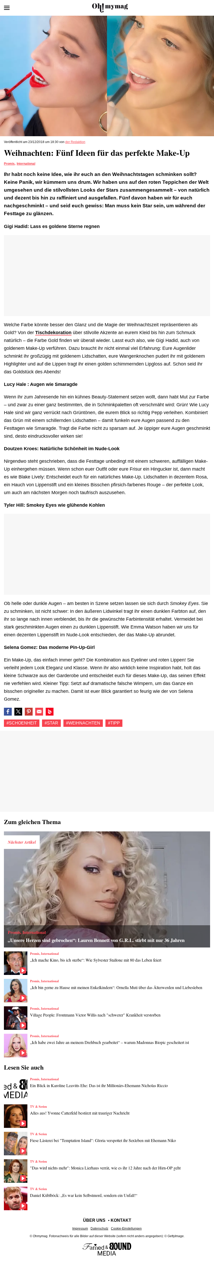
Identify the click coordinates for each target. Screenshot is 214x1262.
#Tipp (114, 723)
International (26, 163)
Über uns (94, 1220)
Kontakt (121, 1220)
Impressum (80, 1228)
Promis (9, 163)
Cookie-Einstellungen (126, 1228)
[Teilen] (29, 712)
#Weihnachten (83, 723)
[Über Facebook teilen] (8, 712)
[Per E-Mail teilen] (39, 712)
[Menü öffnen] (7, 8)
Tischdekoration (53, 332)
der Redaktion (75, 142)
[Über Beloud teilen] (50, 712)
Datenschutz (99, 1228)
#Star (51, 723)
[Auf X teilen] (18, 712)
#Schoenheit (22, 723)
